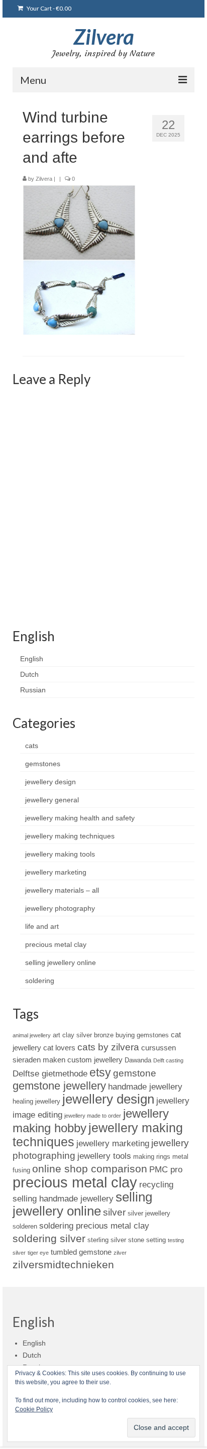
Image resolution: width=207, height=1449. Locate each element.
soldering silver (49, 1238)
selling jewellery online (60, 962)
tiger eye (38, 1253)
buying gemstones (142, 1035)
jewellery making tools (60, 854)
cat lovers (59, 1047)
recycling (156, 1184)
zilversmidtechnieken (63, 1264)
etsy (100, 1072)
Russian (33, 690)
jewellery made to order (92, 1116)
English (31, 659)
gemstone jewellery (59, 1085)
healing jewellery (36, 1101)
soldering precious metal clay (94, 1226)
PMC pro (165, 1169)
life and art (42, 926)
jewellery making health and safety (80, 818)
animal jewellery (32, 1035)
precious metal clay (55, 944)
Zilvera (103, 36)
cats (31, 746)
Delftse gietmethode (50, 1073)
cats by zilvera (108, 1047)
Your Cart (48, 8)
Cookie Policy (34, 1409)
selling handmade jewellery (63, 1198)
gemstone (134, 1073)
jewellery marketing (55, 872)
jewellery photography (60, 908)
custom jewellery (95, 1059)
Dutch (29, 674)
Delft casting (168, 1060)
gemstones (42, 764)
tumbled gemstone (81, 1252)
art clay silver (72, 1035)
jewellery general (52, 800)
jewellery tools (104, 1156)
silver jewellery (149, 1213)
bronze (104, 1035)
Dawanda (138, 1060)
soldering (39, 981)
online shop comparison (89, 1168)
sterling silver (106, 1240)
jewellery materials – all (62, 890)
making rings (151, 1156)
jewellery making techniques (70, 836)
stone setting (147, 1240)
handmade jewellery (145, 1086)
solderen (25, 1226)
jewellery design (50, 782)
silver (114, 1212)
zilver (120, 1253)
